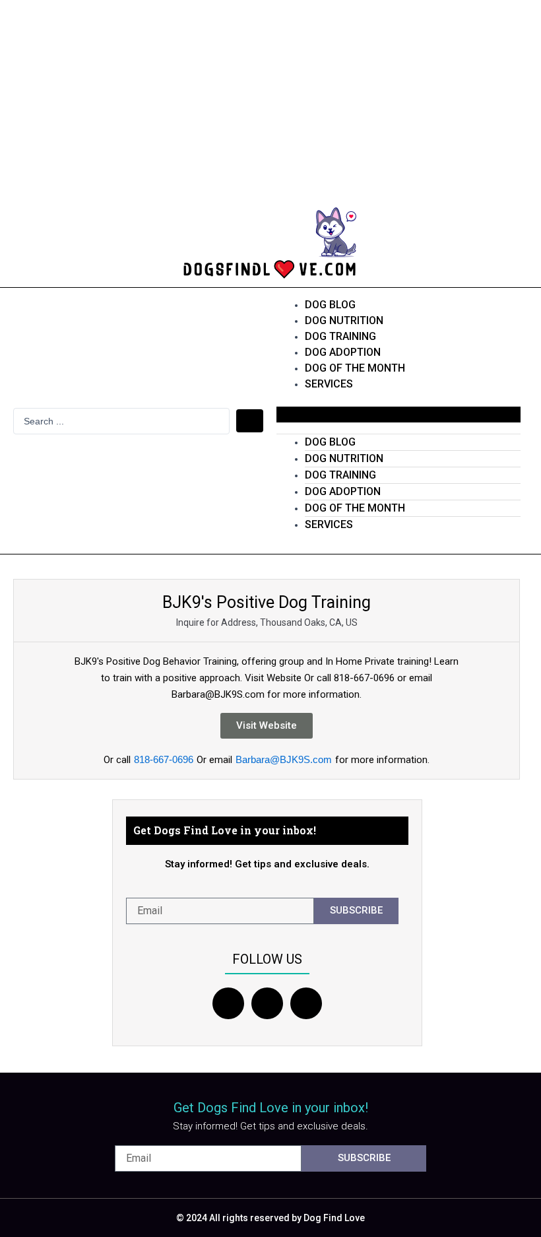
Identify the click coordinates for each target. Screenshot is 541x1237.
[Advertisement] (270, 99)
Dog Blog (330, 304)
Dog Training (340, 336)
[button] (398, 414)
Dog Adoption (343, 352)
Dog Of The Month (355, 368)
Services (329, 384)
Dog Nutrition (344, 320)
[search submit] (249, 420)
